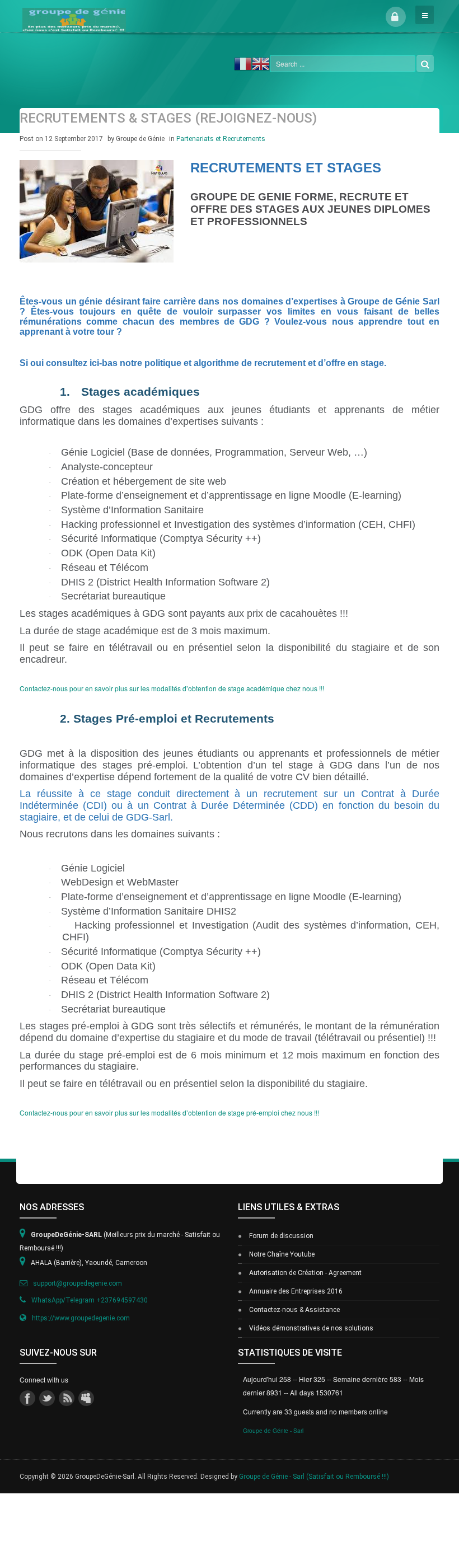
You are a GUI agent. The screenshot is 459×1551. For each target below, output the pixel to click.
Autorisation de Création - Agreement (305, 1273)
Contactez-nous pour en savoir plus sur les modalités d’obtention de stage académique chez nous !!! (172, 688)
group (86, 1398)
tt (47, 1398)
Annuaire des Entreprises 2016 (296, 1291)
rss (66, 1398)
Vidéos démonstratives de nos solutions (311, 1328)
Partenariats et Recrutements (220, 139)
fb (27, 1398)
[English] (261, 62)
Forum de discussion (281, 1236)
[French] (243, 62)
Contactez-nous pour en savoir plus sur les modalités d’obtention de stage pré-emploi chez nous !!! (169, 1112)
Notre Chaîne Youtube (282, 1254)
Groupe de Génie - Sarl (273, 1430)
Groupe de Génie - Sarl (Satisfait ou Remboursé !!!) (314, 1476)
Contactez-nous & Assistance (294, 1310)
